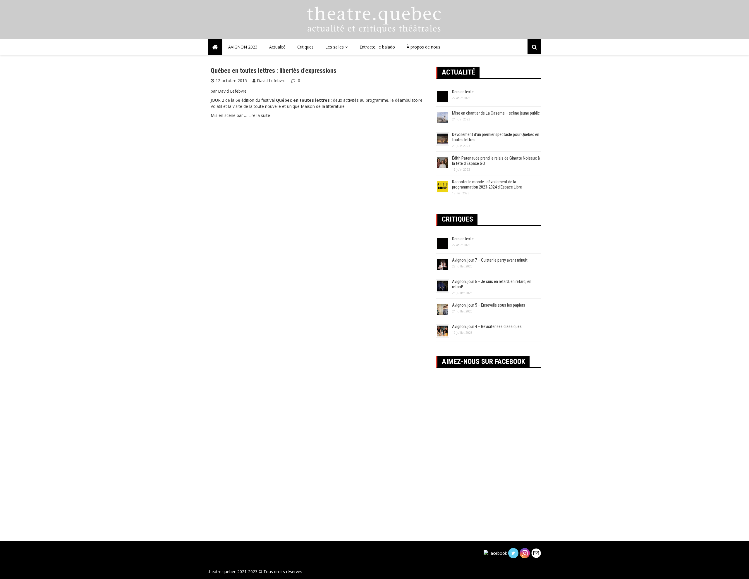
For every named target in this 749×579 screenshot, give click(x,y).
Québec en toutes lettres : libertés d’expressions (273, 70)
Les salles (334, 47)
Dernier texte (463, 91)
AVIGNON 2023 (242, 47)
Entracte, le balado (377, 47)
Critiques (305, 47)
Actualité (277, 47)
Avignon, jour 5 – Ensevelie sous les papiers (488, 305)
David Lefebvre (271, 80)
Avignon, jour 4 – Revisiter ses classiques (487, 326)
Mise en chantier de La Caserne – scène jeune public (496, 113)
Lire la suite (259, 115)
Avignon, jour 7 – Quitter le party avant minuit (490, 260)
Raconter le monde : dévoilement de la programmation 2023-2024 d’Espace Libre (487, 184)
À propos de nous (423, 47)
